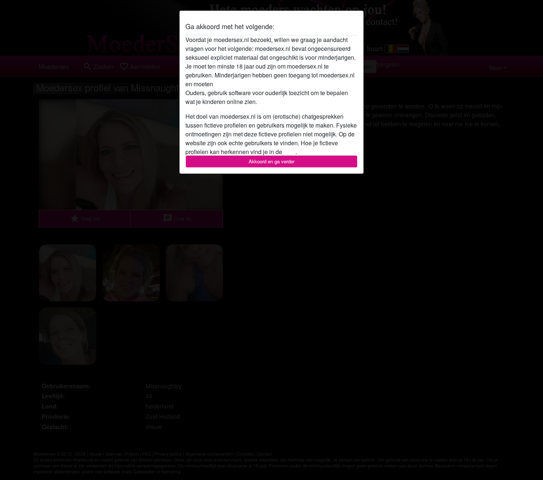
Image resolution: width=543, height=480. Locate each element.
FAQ (290, 151)
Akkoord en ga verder (271, 161)
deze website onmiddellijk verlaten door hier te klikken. (286, 84)
